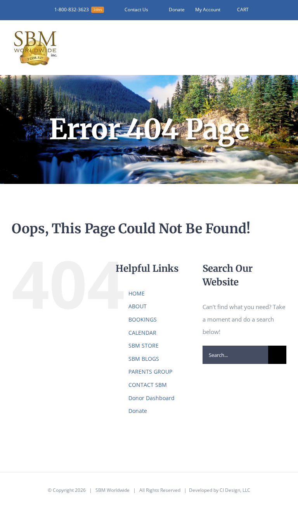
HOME (136, 293)
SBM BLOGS (143, 358)
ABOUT (137, 306)
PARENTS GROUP (150, 371)
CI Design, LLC (235, 490)
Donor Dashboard (151, 398)
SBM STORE (143, 345)
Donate (137, 410)
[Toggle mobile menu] (283, 39)
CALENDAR (142, 332)
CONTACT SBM (147, 384)
